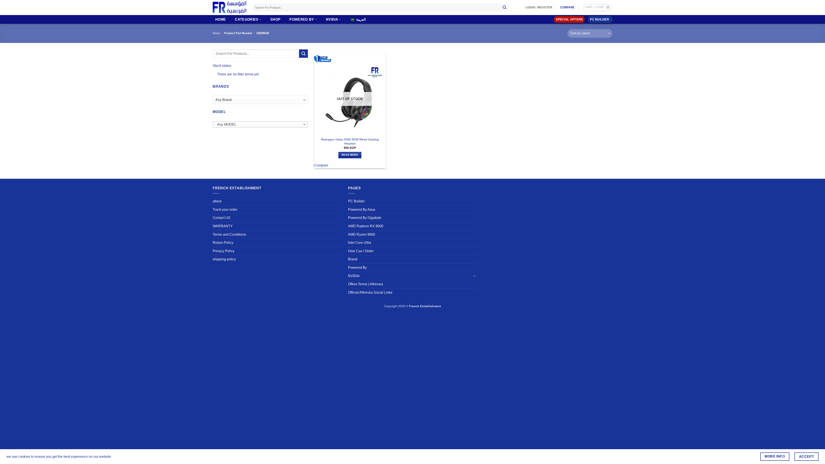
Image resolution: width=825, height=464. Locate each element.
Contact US (221, 218)
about (217, 201)
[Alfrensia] (229, 7)
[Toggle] (474, 275)
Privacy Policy (223, 251)
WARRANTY (223, 226)
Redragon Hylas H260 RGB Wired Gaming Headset (350, 141)
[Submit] (504, 7)
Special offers (569, 19)
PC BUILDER (599, 19)
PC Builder (356, 201)
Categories (246, 19)
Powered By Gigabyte (364, 218)
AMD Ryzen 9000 (361, 234)
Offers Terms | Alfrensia (365, 284)
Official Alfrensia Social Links (370, 292)
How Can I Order (361, 251)
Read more (350, 155)
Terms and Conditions (229, 234)
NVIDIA (332, 19)
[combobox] (260, 124)
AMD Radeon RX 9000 (365, 226)
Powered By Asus (361, 209)
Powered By (301, 19)
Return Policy (223, 242)
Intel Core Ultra (359, 242)
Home (220, 19)
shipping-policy (224, 259)
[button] (597, 7)
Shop (275, 19)
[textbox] (259, 125)
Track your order (225, 209)
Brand (352, 259)
